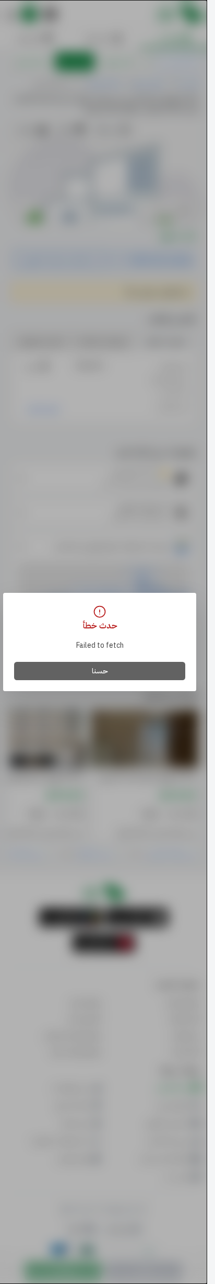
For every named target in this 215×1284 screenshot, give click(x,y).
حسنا (100, 671)
